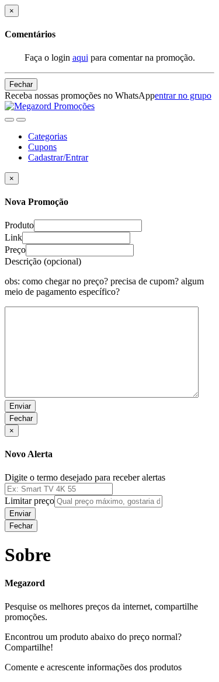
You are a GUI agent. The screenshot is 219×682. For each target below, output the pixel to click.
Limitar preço (29, 501)
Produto (19, 225)
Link (13, 237)
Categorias (47, 136)
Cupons (42, 147)
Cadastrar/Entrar (58, 157)
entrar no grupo (183, 95)
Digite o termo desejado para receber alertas (85, 477)
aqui (80, 57)
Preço (15, 250)
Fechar (21, 84)
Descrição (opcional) (104, 276)
